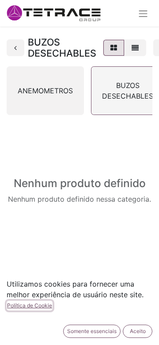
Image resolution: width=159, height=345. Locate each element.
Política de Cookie (29, 305)
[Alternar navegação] (143, 13)
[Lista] (135, 47)
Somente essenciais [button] (92, 331)
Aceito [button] (138, 331)
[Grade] (114, 47)
